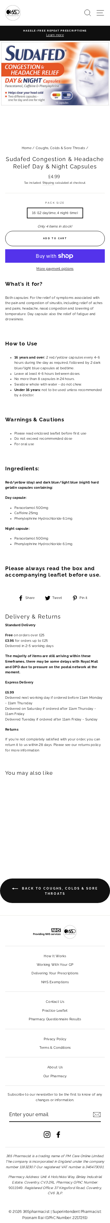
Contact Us (55, 1002)
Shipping (48, 182)
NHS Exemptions (55, 982)
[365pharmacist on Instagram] (47, 1134)
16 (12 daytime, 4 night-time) (55, 213)
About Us (55, 1067)
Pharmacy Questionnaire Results (55, 1019)
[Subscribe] (97, 1114)
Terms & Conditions (55, 1048)
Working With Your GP (55, 965)
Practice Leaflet (55, 1011)
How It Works (55, 956)
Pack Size (54, 202)
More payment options (55, 269)
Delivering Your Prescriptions (54, 973)
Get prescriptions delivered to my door (55, 1183)
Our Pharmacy (55, 1076)
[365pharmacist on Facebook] (58, 1134)
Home (26, 148)
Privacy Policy (55, 1039)
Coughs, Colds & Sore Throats (60, 148)
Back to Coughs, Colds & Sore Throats (59, 891)
